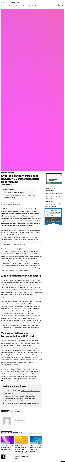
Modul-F (32, 343)
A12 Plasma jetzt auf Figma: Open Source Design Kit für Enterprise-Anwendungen (35, 449)
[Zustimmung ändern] (3, 457)
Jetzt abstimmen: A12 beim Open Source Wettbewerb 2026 (7, 447)
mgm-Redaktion (6, 184)
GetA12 (34, 374)
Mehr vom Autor (17, 432)
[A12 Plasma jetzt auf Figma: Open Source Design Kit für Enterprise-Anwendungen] (36, 440)
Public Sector (10, 172)
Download (36, 263)
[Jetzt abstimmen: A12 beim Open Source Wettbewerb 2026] (7, 440)
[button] (35, 5)
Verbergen (10, 189)
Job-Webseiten (52, 206)
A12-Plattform (4, 172)
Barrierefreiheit (18, 411)
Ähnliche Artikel (6, 432)
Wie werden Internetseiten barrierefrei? (27, 403)
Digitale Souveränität (5, 443)
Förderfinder (4, 345)
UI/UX (12, 411)
